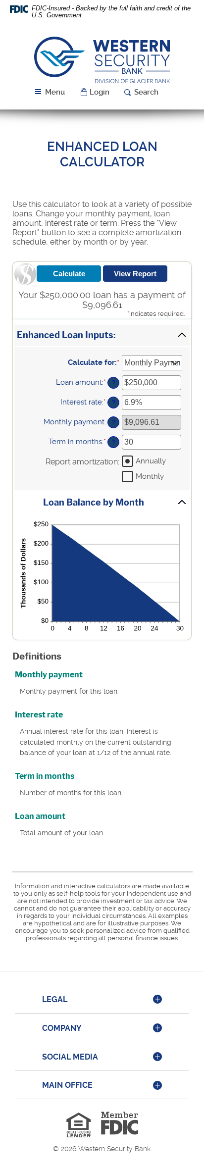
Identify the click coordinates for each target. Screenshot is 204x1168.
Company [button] (62, 1028)
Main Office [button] (67, 1085)
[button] (94, 92)
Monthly (150, 476)
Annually (151, 461)
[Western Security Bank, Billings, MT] (102, 59)
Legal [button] (54, 999)
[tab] (102, 1000)
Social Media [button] (70, 1057)
